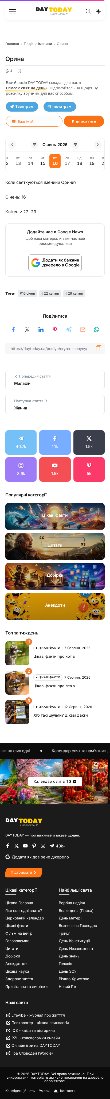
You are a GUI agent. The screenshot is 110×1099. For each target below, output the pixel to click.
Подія (28, 44)
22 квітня (51, 293)
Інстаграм (62, 106)
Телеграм (24, 106)
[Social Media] (21, 442)
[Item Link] (55, 516)
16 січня (28, 293)
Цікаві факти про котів (54, 656)
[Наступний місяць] (98, 145)
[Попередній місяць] (12, 145)
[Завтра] (75, 145)
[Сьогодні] (35, 145)
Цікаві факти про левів (54, 685)
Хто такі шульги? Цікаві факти (60, 715)
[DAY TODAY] (54, 10)
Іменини (45, 44)
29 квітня (75, 293)
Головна (12, 44)
